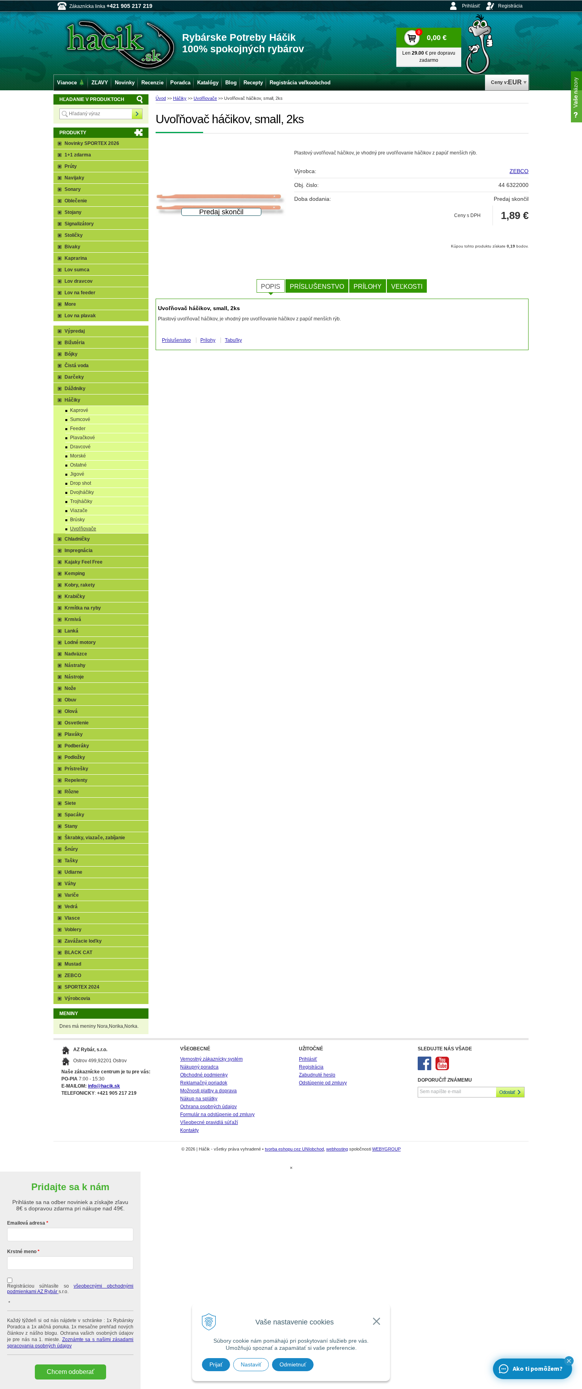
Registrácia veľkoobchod (300, 83)
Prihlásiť (471, 6)
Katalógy (208, 83)
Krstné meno (21, 1251)
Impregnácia (79, 550)
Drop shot (80, 483)
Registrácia (510, 6)
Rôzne (72, 792)
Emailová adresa (26, 1223)
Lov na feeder (80, 292)
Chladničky (77, 539)
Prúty (71, 166)
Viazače (78, 510)
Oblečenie (76, 201)
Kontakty (189, 1130)
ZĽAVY (99, 83)
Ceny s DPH (467, 215)
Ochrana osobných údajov (208, 1106)
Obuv (70, 700)
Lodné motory (80, 642)
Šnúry (71, 849)
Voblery (73, 929)
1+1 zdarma (78, 155)
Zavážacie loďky (83, 941)
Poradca (180, 83)
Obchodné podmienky (204, 1075)
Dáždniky (75, 388)
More (70, 304)
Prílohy (368, 286)
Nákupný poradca (199, 1067)
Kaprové (79, 410)
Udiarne (73, 872)
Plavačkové (82, 437)
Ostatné (78, 465)
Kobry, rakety (80, 585)
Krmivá (73, 619)
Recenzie (152, 83)
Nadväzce (76, 654)
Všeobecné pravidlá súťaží (209, 1122)
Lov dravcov (79, 281)
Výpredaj (75, 331)
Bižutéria (75, 342)
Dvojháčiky (82, 492)
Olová (71, 711)
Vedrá (71, 906)
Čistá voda (77, 365)
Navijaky (74, 178)
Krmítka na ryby (83, 608)
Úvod (161, 98)
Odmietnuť (293, 1364)
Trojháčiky (81, 501)
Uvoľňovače (205, 98)
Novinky (125, 83)
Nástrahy (75, 665)
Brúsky (77, 519)
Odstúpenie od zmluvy (323, 1083)
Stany (71, 826)
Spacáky (74, 814)
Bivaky (72, 247)
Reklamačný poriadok (203, 1083)
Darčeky (74, 377)
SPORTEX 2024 (82, 987)
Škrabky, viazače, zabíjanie (95, 837)
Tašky (71, 860)
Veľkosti (406, 286)
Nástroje (74, 677)
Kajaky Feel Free (84, 562)
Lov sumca (77, 269)
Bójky (71, 354)
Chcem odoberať (70, 1371)
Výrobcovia (77, 998)
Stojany (73, 212)
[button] (569, 1361)
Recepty (253, 83)
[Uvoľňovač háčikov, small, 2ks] (221, 204)
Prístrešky (76, 769)
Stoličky (74, 235)
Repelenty (76, 780)
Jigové (77, 474)
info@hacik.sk (104, 1086)
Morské (78, 456)
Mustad (73, 964)
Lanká (71, 631)
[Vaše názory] (576, 96)
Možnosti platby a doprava (208, 1091)
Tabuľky (233, 340)
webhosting (337, 1149)
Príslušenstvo (317, 286)
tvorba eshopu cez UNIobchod (294, 1149)
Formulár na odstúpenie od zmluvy (217, 1114)
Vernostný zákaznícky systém (211, 1059)
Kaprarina (76, 258)
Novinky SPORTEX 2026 (92, 143)
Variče (72, 895)
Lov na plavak (80, 315)
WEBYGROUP (386, 1149)
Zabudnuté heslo (317, 1075)
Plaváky (74, 734)
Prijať (216, 1364)
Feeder (78, 428)
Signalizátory (79, 224)
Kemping (75, 573)
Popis (270, 286)
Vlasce (72, 918)
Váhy (70, 883)
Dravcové (80, 447)
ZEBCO (519, 171)
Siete (70, 803)
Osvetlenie (77, 723)
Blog (231, 83)
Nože (70, 688)
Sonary (73, 189)
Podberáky (77, 746)
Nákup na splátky (198, 1098)
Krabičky (75, 596)
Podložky (75, 757)
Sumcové (80, 419)
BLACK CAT (78, 952)
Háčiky (179, 98)
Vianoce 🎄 (71, 83)
